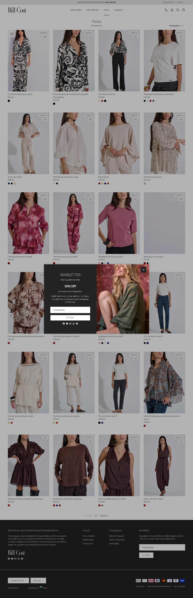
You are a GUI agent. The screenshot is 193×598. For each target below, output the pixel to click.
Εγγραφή (70, 318)
